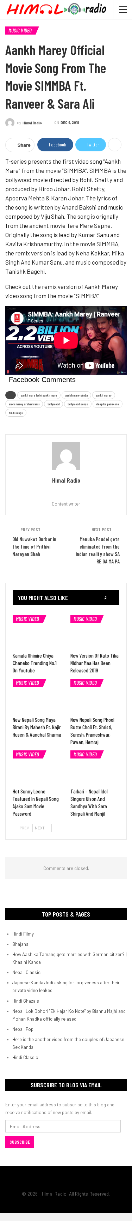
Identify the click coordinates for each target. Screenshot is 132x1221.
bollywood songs (78, 404)
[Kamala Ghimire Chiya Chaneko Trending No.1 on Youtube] (37, 632)
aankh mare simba (76, 395)
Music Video (20, 30)
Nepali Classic (26, 972)
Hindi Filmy (23, 934)
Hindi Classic (25, 1057)
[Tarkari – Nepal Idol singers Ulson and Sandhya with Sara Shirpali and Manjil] (95, 767)
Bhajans (20, 944)
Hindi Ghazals (25, 1001)
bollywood (53, 404)
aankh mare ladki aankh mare (39, 395)
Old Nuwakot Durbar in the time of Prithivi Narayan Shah (34, 546)
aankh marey (104, 395)
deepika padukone (107, 404)
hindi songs (16, 413)
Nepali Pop (22, 1029)
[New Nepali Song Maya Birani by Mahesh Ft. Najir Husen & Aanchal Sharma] (37, 696)
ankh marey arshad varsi (24, 404)
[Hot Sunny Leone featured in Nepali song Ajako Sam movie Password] (37, 767)
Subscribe (20, 1142)
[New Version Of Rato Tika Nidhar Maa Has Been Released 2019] (95, 632)
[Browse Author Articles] (66, 456)
